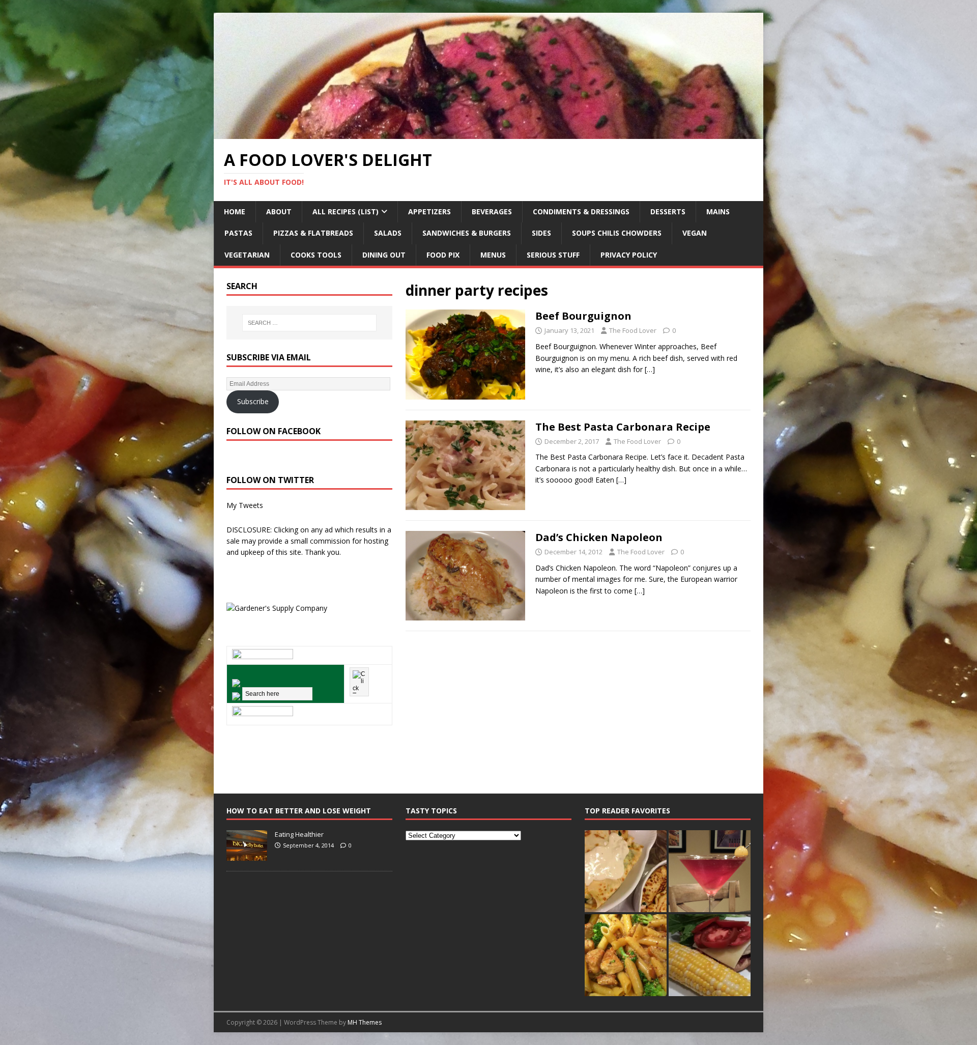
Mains (718, 211)
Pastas (238, 233)
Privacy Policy (628, 255)
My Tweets (244, 505)
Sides (541, 233)
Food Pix (442, 255)
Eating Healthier (299, 834)
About (279, 211)
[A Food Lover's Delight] (488, 133)
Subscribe (253, 401)
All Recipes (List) (345, 211)
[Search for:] (309, 322)
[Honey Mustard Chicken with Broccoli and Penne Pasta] (626, 955)
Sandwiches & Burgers (466, 233)
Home (234, 211)
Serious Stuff (553, 255)
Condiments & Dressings (581, 211)
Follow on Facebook (273, 431)
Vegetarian (247, 255)
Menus (493, 255)
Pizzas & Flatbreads (313, 233)
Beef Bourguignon (583, 316)
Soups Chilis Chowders (617, 233)
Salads (387, 233)
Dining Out (384, 255)
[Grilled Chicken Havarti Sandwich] (710, 955)
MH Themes (365, 1022)
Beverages (492, 211)
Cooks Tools (316, 255)
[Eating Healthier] (246, 855)
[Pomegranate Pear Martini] (710, 871)
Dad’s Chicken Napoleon (599, 537)
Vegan (694, 233)
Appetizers (429, 211)
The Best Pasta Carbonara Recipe (622, 427)
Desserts (667, 211)
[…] (650, 369)
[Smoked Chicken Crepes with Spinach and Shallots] (626, 871)
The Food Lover (632, 330)
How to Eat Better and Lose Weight (298, 810)
